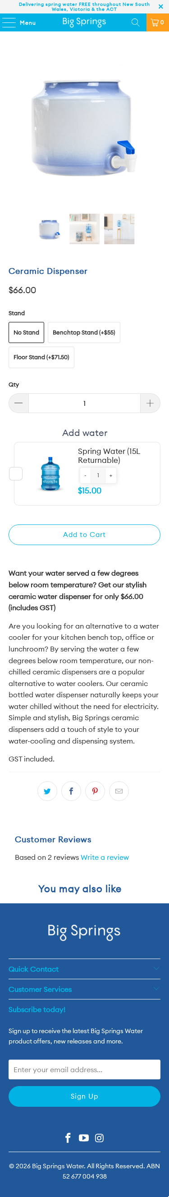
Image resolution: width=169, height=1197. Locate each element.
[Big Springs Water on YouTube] (84, 1139)
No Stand (26, 332)
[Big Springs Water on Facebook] (68, 1139)
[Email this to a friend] (119, 791)
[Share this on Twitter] (47, 791)
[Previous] (15, 124)
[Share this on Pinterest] (95, 791)
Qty (14, 384)
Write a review (105, 857)
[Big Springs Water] (84, 22)
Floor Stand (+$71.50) (41, 357)
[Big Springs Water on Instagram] (99, 1139)
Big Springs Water (58, 1166)
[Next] (153, 124)
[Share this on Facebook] (71, 791)
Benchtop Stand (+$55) (84, 332)
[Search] (135, 22)
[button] (85, 475)
